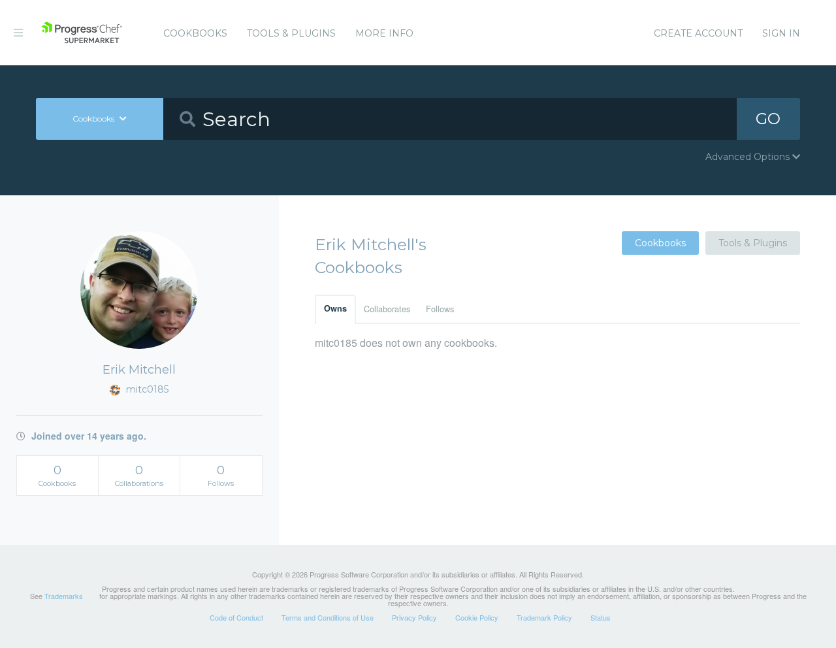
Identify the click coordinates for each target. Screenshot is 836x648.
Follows (440, 308)
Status (600, 617)
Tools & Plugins (291, 33)
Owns (335, 308)
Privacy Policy (414, 617)
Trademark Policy (544, 617)
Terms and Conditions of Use (327, 617)
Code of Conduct (236, 617)
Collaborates (387, 308)
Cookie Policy (476, 617)
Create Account (698, 33)
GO (768, 118)
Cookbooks (195, 33)
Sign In (781, 33)
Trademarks (63, 596)
